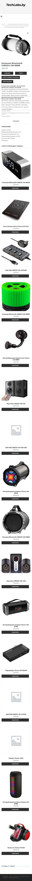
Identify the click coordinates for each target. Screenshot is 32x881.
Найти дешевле (7, 81)
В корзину (7, 73)
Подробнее (15, 188)
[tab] (16, 121)
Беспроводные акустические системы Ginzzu (17, 25)
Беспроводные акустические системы (18, 24)
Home (3, 24)
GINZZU (8, 116)
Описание (16, 121)
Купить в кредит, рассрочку (11, 77)
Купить (21, 73)
